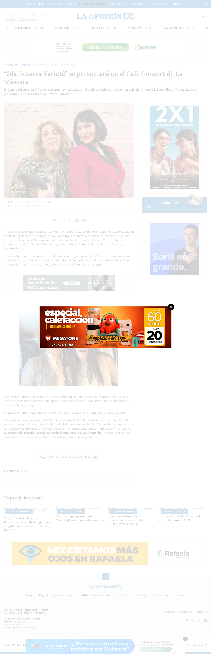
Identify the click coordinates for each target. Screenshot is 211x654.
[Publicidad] (105, 307)
